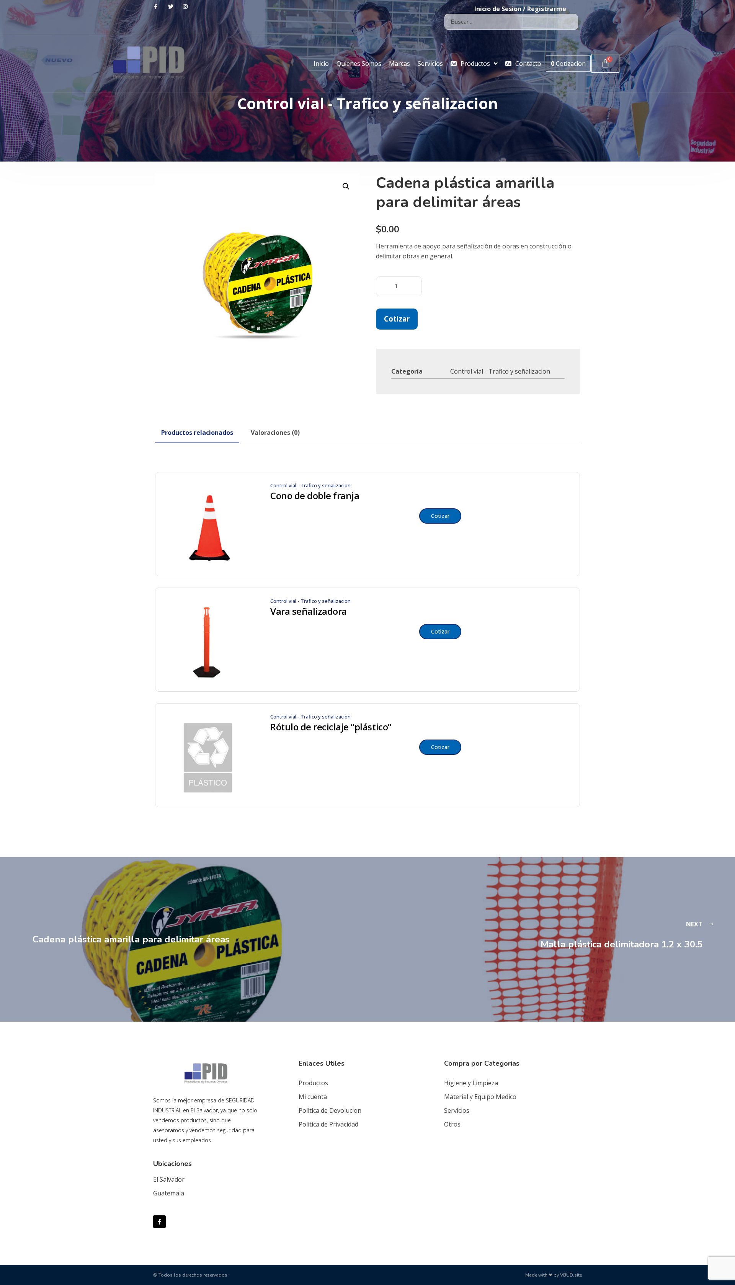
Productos (313, 1083)
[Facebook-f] (159, 1221)
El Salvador (169, 1179)
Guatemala (168, 1193)
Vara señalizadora (308, 611)
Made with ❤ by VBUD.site (553, 1275)
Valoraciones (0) (275, 432)
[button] (346, 186)
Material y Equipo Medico (480, 1096)
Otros (452, 1124)
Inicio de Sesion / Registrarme (520, 9)
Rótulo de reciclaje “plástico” (331, 727)
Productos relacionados (197, 432)
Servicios (456, 1110)
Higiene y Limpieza (471, 1083)
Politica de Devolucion (330, 1110)
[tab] (197, 432)
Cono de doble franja (314, 495)
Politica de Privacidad (328, 1124)
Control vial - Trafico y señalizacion (500, 371)
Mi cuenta (313, 1096)
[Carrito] (605, 63)
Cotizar (397, 318)
